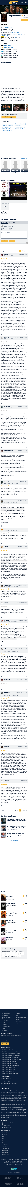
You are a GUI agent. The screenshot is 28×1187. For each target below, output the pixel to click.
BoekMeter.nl (5, 1144)
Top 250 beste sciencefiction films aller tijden (12, 1051)
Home (2, 5)
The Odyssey (5, 1015)
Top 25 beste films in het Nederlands (10, 1073)
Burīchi (17, 1019)
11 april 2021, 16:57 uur (22, 481)
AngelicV (6, 780)
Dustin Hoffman (5, 35)
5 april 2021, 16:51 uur (22, 450)
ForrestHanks (7, 529)
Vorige (2, 251)
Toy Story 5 (5, 1030)
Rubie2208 (7, 406)
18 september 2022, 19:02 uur (21, 648)
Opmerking (5, 228)
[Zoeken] (22, 2)
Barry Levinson (15, 32)
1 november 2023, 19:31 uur (21, 692)
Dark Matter (19, 1021)
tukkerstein (7, 746)
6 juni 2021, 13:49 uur (22, 546)
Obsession (4, 1024)
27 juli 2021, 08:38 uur (22, 585)
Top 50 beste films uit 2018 (8, 1069)
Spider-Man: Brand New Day (6, 1018)
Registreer (3, 1159)
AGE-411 (6, 546)
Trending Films (4, 1011)
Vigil (17, 1023)
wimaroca (6, 501)
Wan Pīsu (18, 1027)
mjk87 (5, 648)
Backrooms (5, 1020)
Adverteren (23, 1159)
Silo (17, 1015)
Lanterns (18, 1013)
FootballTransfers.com (7, 1133)
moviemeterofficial (8, 1122)
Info (2, 10)
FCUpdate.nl (5, 1137)
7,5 (17, 37)
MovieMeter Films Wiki (10, 1161)
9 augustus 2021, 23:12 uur (21, 602)
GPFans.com (5, 1138)
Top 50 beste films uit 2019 (8, 1071)
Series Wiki (19, 1161)
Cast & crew (8, 10)
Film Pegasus (7, 692)
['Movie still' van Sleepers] (6, 107)
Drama (11, 27)
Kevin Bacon (13, 34)
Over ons (17, 1159)
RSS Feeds (17, 1164)
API (22, 1164)
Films (7, 5)
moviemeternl (6, 1125)
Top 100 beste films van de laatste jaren (11, 1059)
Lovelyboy (7, 254)
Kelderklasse (5, 1150)
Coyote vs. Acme (6, 1013)
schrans (6, 602)
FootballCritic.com (6, 1135)
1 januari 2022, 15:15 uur (22, 620)
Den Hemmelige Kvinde (6, 1027)
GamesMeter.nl (5, 1146)
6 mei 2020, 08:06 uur (22, 254)
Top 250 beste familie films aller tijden (11, 1055)
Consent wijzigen (9, 1164)
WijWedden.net (5, 1148)
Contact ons (11, 1159)
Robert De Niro (19, 34)
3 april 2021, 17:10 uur (22, 406)
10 (15, 251)
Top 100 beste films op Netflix (9, 1061)
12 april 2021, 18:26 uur (22, 500)
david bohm (7, 585)
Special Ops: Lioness (21, 1017)
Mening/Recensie (15, 228)
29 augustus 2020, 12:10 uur (21, 337)
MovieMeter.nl (5, 1140)
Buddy (3, 1022)
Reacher (18, 1025)
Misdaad (7, 27)
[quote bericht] (26, 334)
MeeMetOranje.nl (6, 1154)
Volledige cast (24, 158)
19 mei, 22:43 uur (23, 780)
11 (17, 251)
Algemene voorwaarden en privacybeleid (13, 1162)
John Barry (7, 620)
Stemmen (15, 10)
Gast (5, 225)
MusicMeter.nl (5, 1142)
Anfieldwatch (5, 1152)
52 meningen (12, 222)
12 (20, 251)
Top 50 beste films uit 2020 (8, 1067)
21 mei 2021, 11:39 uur (22, 528)
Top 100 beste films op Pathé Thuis (10, 1065)
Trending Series (18, 1011)
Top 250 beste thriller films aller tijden (11, 1053)
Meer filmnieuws (14, 840)
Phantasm (7, 679)
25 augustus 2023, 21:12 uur (21, 679)
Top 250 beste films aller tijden (9, 1049)
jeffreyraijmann (8, 450)
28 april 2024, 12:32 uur (22, 746)
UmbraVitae (7, 482)
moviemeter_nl (7, 1127)
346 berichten (4, 222)
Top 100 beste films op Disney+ (9, 1063)
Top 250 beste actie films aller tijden (10, 1057)
